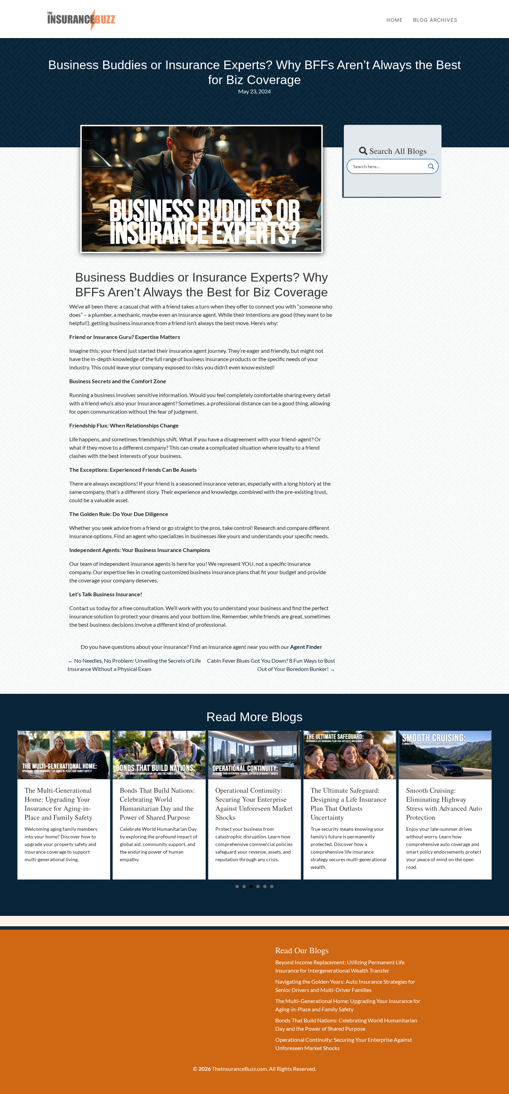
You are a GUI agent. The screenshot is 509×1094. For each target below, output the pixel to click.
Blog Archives (435, 20)
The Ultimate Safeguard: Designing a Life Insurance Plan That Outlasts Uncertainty (257, 803)
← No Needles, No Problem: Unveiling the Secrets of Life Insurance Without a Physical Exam (134, 664)
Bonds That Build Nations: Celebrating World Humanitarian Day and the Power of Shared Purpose (65, 803)
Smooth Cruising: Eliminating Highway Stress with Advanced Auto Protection (352, 803)
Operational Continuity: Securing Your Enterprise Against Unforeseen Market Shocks (162, 803)
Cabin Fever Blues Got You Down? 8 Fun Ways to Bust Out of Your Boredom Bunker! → (271, 664)
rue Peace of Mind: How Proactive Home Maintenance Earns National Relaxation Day (444, 803)
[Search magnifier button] (431, 166)
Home (394, 20)
